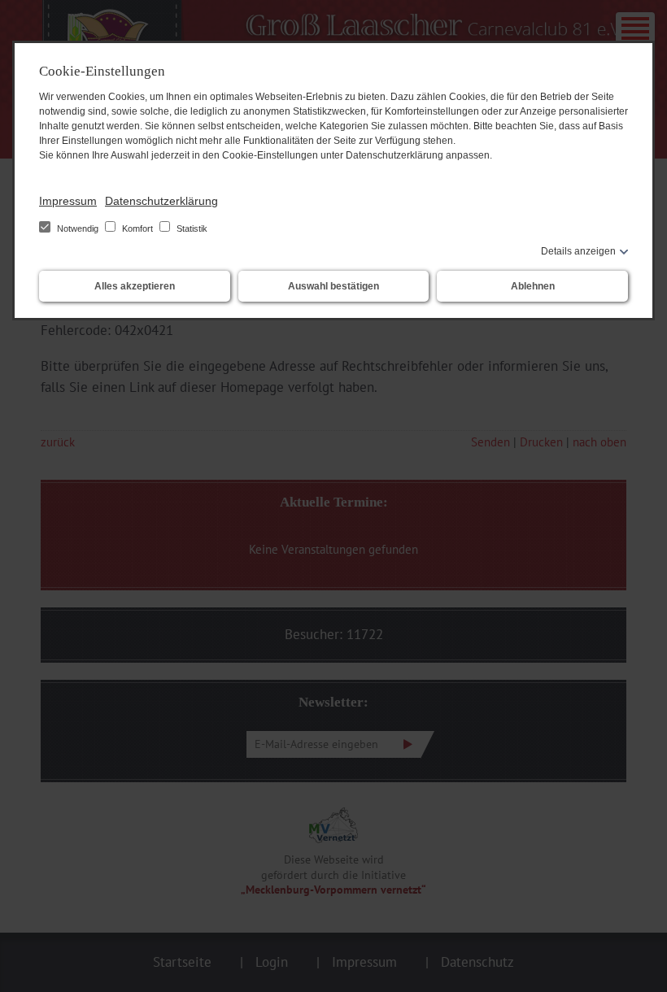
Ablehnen (533, 286)
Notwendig (77, 228)
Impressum (68, 200)
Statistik (190, 228)
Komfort (137, 228)
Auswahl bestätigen (333, 286)
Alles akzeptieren (134, 286)
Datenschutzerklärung (161, 200)
